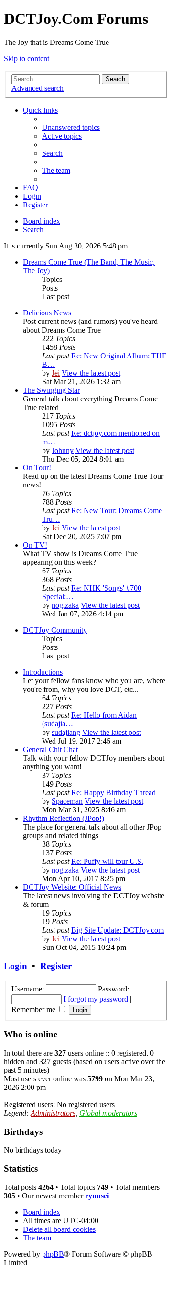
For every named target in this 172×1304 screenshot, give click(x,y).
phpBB (53, 1254)
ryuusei (97, 1196)
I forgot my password (96, 999)
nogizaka (65, 605)
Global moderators (108, 1113)
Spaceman (67, 801)
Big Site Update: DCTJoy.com (117, 930)
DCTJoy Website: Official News (72, 887)
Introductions (43, 672)
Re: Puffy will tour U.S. (107, 861)
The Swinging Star (51, 390)
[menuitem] (71, 127)
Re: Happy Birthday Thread (113, 792)
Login (15, 966)
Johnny (63, 450)
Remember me (34, 1009)
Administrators (53, 1113)
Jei (56, 373)
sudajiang (66, 732)
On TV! (35, 545)
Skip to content (26, 58)
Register (56, 966)
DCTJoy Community (55, 630)
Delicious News (47, 313)
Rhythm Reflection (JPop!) (63, 818)
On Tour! (37, 467)
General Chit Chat (50, 749)
